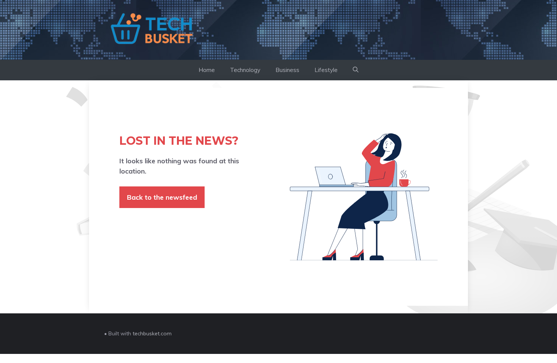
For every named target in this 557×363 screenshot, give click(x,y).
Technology (245, 70)
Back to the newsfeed (162, 197)
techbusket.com (152, 333)
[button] (355, 70)
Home (207, 70)
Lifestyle (326, 70)
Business (287, 70)
